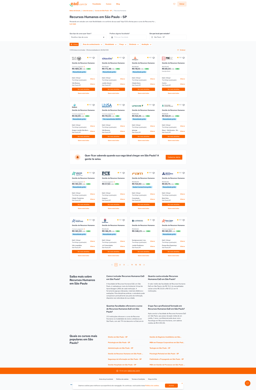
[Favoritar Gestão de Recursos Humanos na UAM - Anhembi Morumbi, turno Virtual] (183, 105)
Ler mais (73, 24)
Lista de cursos (88, 10)
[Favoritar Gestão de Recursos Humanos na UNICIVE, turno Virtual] (153, 105)
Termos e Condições (138, 379)
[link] (77, 58)
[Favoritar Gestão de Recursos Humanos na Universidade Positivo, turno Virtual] (93, 220)
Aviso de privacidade (106, 379)
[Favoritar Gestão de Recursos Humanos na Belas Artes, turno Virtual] (93, 57)
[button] (247, 383)
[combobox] (128, 37)
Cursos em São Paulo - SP (103, 10)
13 (140, 265)
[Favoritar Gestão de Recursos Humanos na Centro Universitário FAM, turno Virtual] (153, 173)
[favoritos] (174, 4)
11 (132, 265)
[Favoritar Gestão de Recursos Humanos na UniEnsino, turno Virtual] (123, 220)
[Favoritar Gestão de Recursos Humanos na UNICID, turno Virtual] (93, 173)
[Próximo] (144, 264)
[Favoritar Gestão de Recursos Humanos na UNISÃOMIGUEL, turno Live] (153, 220)
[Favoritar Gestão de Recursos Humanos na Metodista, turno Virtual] (183, 173)
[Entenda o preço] (84, 66)
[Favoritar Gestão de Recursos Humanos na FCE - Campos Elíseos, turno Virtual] (123, 173)
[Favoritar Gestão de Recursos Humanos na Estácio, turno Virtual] (93, 105)
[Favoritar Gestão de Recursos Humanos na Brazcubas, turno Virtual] (183, 220)
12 (136, 265)
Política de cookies (122, 379)
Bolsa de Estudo (75, 10)
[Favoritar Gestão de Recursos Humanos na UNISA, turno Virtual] (123, 105)
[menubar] (106, 4)
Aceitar (171, 386)
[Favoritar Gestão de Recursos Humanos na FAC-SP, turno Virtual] (183, 57)
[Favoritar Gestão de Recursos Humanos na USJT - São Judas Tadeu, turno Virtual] (123, 57)
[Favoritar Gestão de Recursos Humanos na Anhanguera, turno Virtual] (153, 57)
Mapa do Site (152, 379)
